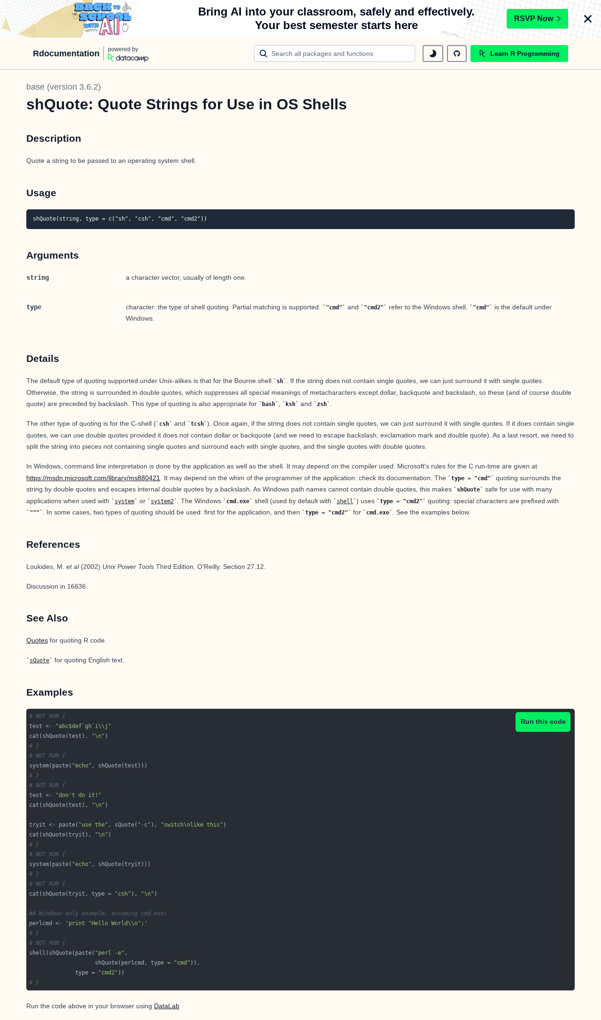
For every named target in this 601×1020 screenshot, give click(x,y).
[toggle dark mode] (433, 53)
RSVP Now (533, 19)
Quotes (37, 640)
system (124, 501)
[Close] (587, 18)
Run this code (543, 721)
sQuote (39, 660)
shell (345, 501)
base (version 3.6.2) (63, 87)
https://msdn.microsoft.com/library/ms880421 (93, 478)
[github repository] (457, 53)
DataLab (166, 1006)
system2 (162, 501)
